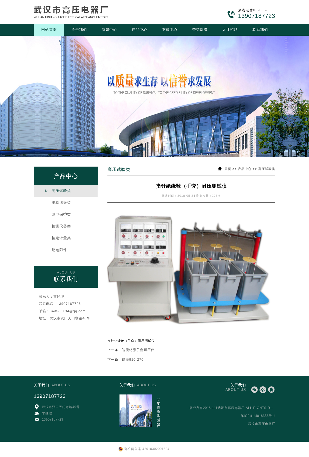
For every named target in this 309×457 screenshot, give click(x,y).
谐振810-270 (133, 359)
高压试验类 (58, 191)
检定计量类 (58, 238)
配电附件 (56, 250)
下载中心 (169, 30)
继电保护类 (58, 214)
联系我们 (260, 30)
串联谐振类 (58, 202)
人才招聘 (230, 30)
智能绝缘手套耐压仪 (138, 350)
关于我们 (79, 30)
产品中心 (139, 30)
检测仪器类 (58, 226)
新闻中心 (109, 30)
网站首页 (49, 30)
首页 (228, 169)
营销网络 (200, 30)
